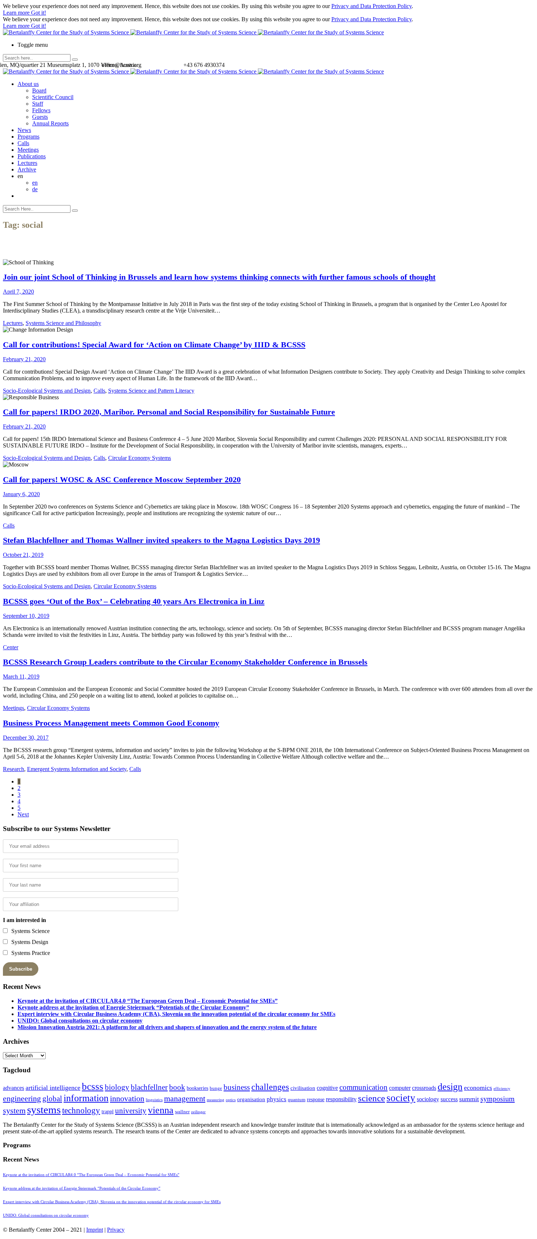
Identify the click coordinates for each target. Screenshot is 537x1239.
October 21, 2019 (23, 555)
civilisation (302, 1088)
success (449, 1099)
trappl (108, 1111)
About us (28, 84)
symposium (497, 1099)
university (130, 1110)
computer (400, 1088)
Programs (28, 136)
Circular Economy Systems (139, 458)
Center (10, 647)
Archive (27, 169)
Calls (23, 143)
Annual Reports (50, 123)
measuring (215, 1100)
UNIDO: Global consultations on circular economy (80, 1020)
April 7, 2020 (18, 291)
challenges (270, 1087)
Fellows (41, 110)
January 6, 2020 (21, 494)
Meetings (28, 150)
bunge (216, 1088)
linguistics (154, 1100)
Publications (32, 156)
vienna (161, 1109)
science (371, 1098)
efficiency (502, 1089)
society (400, 1097)
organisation (251, 1099)
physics (276, 1099)
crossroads (424, 1088)
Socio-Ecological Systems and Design (47, 391)
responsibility (341, 1099)
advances (13, 1087)
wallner (182, 1111)
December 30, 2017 (26, 737)
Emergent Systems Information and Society (76, 769)
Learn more (17, 13)
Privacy (116, 1230)
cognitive (327, 1087)
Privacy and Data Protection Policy (371, 6)
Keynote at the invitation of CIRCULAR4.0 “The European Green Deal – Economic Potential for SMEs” (148, 1001)
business (237, 1087)
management (184, 1098)
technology (81, 1110)
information (86, 1097)
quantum (296, 1099)
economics (478, 1087)
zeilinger (198, 1112)
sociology (428, 1099)
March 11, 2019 (21, 676)
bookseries (197, 1088)
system (14, 1110)
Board (39, 90)
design (450, 1086)
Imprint (94, 1230)
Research (13, 769)
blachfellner (149, 1087)
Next (23, 814)
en (35, 183)
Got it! (38, 13)
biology (117, 1087)
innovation (127, 1098)
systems (44, 1109)
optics (231, 1100)
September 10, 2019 (26, 616)
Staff (37, 104)
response (315, 1099)
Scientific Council (52, 97)
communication (363, 1087)
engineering (22, 1098)
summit (469, 1099)
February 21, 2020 (24, 359)
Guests (40, 117)
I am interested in (24, 920)
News (24, 130)
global (52, 1098)
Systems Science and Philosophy (63, 323)
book (177, 1087)
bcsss (92, 1086)
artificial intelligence (53, 1087)
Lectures (27, 163)
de (35, 189)
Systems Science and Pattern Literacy (151, 391)
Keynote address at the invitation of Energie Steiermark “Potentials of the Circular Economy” (133, 1007)
